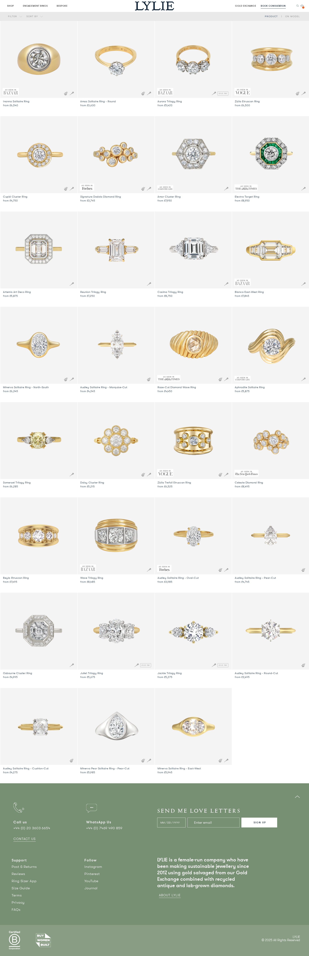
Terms (17, 895)
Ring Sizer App (24, 881)
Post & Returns (24, 867)
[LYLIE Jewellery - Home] (154, 6)
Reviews (18, 874)
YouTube (91, 881)
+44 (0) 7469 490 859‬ (104, 828)
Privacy (18, 902)
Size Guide (21, 888)
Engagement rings (35, 5)
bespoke (62, 5)
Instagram (93, 867)
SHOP (10, 5)
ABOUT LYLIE (170, 895)
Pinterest (92, 874)
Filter (13, 16)
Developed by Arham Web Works (289, 944)
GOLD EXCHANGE (245, 5)
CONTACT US (24, 839)
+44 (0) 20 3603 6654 (31, 828)
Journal (91, 888)
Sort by (32, 16)
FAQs (16, 910)
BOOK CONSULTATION (273, 5)
